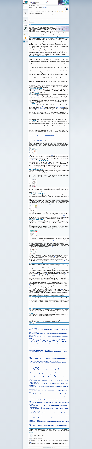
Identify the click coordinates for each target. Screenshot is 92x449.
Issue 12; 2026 (25, 11)
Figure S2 (63, 162)
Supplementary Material (25, 28)
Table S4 (62, 211)
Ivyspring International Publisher (47, 447)
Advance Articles (25, 14)
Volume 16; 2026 (25, 13)
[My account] (68, 5)
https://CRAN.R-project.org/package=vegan (59, 107)
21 (37, 135)
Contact (44, 5)
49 (64, 217)
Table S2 (52, 155)
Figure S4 (30, 172)
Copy (31, 439)
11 (33, 47)
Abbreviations (25, 27)
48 (58, 217)
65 (37, 273)
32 (36, 95)
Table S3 (30, 156)
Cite (45, 7)
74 (33, 275)
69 (65, 273)
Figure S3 (64, 165)
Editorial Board (31, 5)
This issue (43, 7)
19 (38, 52)
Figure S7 (52, 246)
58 (51, 261)
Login (42, 5)
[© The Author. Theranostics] (62, 28)
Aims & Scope (26, 5)
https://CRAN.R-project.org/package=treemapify (41, 108)
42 (42, 116)
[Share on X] (66, 9)
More (35, 16)
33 (37, 95)
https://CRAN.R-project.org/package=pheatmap (49, 135)
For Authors (34, 5)
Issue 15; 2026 (25, 7)
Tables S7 (52, 221)
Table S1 (41, 140)
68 (47, 273)
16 (38, 50)
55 (53, 240)
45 (66, 171)
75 (47, 275)
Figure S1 (38, 140)
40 (66, 109)
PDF (65, 7)
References (25, 29)
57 (29, 287)
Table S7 (39, 112)
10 (29, 141)
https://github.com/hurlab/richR (47, 64)
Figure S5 (50, 204)
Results (25, 26)
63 (45, 270)
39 (42, 106)
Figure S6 (64, 215)
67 (38, 273)
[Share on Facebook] (65, 9)
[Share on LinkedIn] (67, 9)
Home (24, 5)
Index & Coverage (25, 19)
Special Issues (25, 20)
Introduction (25, 25)
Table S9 (39, 239)
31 (34, 90)
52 (29, 284)
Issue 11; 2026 (25, 12)
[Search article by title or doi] (27, 21)
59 (61, 289)
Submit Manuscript (39, 5)
